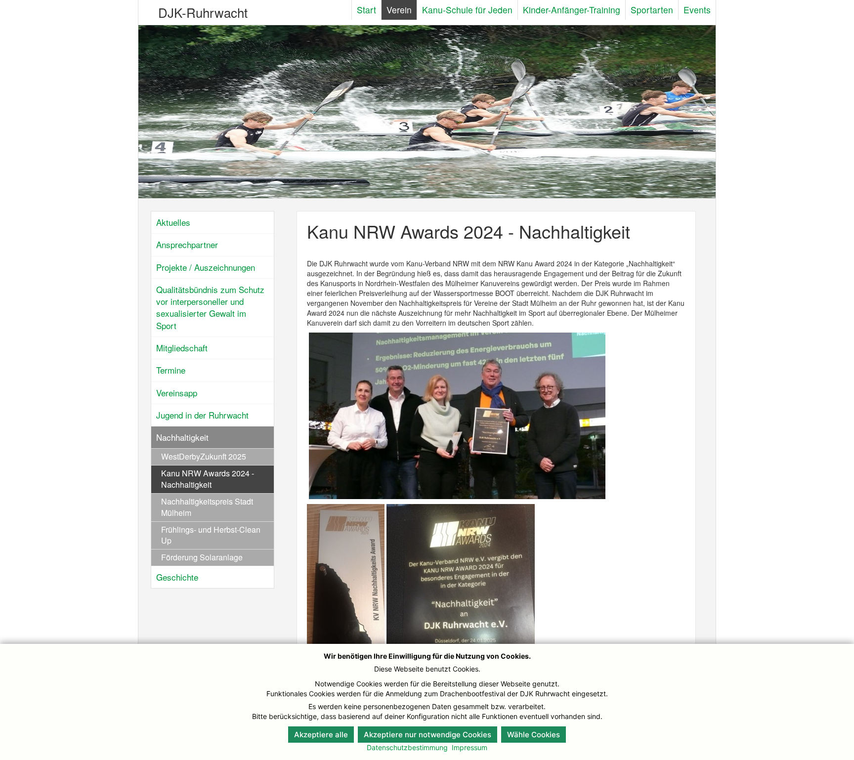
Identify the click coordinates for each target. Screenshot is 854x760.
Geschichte (177, 577)
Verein (399, 9)
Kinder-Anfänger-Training (571, 9)
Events (697, 9)
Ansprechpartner (187, 244)
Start (366, 9)
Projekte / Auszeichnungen (205, 267)
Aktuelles (173, 222)
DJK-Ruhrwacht (203, 12)
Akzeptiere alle (321, 734)
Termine (170, 370)
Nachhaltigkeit (182, 437)
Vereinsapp (176, 392)
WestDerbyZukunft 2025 (203, 456)
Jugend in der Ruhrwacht (202, 415)
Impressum (469, 747)
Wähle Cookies (533, 734)
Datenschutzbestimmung (407, 747)
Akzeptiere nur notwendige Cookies (427, 734)
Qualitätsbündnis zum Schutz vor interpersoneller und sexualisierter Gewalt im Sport (210, 307)
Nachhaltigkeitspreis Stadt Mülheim (207, 507)
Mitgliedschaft (182, 347)
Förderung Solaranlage (202, 557)
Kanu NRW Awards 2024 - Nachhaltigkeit (207, 478)
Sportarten (652, 9)
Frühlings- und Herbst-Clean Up (210, 535)
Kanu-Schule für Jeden (467, 9)
